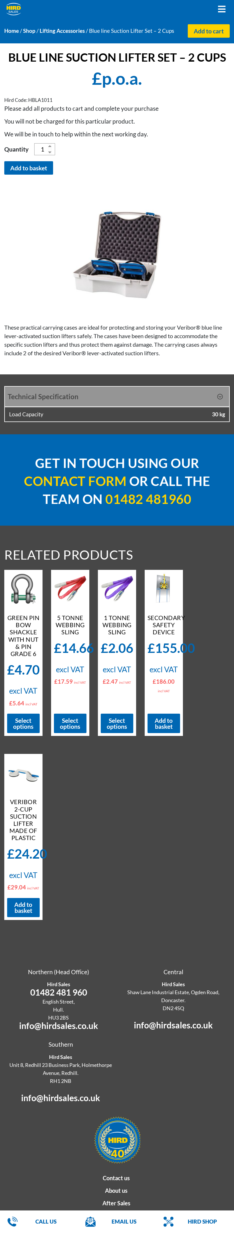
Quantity (16, 149)
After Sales (116, 1203)
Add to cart (209, 31)
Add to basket (28, 167)
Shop (29, 30)
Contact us (116, 1178)
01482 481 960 (58, 992)
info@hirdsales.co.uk (58, 1025)
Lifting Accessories (62, 30)
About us (116, 1190)
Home (11, 30)
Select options (23, 723)
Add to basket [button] (164, 723)
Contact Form (75, 481)
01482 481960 (148, 499)
